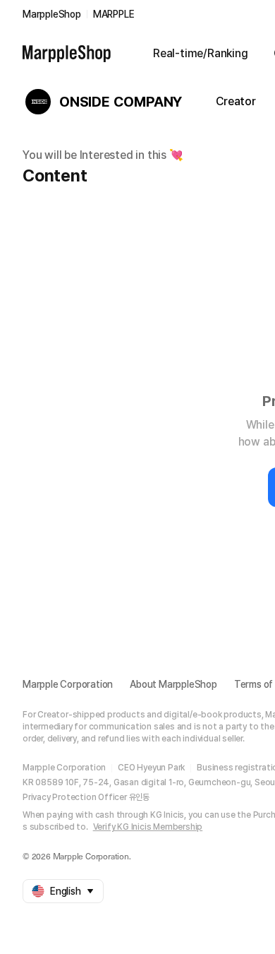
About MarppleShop (173, 684)
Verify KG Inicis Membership (148, 827)
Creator (236, 101)
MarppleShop (52, 14)
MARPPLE (114, 14)
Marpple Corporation (68, 684)
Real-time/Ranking (200, 53)
